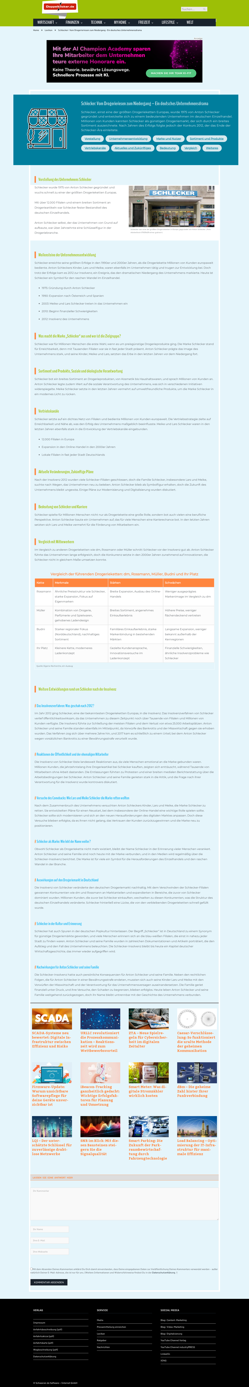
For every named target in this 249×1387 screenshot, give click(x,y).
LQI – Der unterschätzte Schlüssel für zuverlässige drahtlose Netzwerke (52, 1147)
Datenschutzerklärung (163, 1272)
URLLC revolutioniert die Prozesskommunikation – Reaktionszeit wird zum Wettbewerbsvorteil (99, 1042)
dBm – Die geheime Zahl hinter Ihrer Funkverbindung (194, 1091)
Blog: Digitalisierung (171, 1334)
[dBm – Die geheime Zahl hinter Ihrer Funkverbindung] (197, 1072)
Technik (96, 22)
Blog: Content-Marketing (174, 1320)
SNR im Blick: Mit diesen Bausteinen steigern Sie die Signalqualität (99, 1147)
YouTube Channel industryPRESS (178, 1347)
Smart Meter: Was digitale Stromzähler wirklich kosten (147, 1091)
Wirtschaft (45, 22)
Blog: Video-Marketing (172, 1327)
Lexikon (101, 1334)
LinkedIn (165, 1354)
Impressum (39, 1322)
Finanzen (72, 22)
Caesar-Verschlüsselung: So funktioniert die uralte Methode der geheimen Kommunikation (196, 1042)
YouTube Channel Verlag (173, 1340)
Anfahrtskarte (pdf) (43, 1343)
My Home (120, 22)
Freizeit (144, 22)
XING (164, 1360)
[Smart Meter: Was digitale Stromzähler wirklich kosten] (149, 1072)
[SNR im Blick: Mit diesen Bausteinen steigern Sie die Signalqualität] (100, 1126)
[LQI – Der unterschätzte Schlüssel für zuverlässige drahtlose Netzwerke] (52, 1126)
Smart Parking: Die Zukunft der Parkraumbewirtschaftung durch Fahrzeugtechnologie (148, 1149)
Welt (190, 22)
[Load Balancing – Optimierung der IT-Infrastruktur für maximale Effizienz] (197, 1126)
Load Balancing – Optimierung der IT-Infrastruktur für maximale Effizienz (197, 1147)
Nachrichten (103, 1347)
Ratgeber (101, 1340)
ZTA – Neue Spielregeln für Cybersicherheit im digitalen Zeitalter (148, 1039)
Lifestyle (168, 22)
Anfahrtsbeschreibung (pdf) (47, 1329)
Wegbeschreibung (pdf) (45, 1350)
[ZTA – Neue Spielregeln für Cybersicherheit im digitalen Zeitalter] (149, 1018)
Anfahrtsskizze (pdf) (43, 1336)
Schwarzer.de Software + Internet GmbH (56, 1383)
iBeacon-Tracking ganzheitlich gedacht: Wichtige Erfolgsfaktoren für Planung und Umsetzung (100, 1095)
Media (100, 1320)
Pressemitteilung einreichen (111, 1327)
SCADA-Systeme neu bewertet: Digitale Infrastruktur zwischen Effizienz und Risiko (51, 1039)
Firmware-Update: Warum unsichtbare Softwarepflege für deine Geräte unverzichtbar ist (50, 1095)
